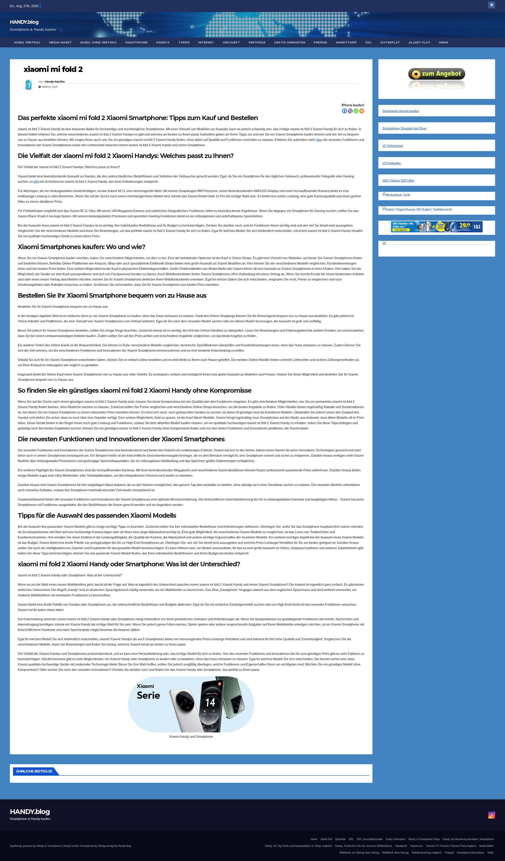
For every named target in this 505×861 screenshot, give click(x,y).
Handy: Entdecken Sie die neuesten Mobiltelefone (363, 845)
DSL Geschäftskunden (370, 839)
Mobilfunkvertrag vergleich (427, 852)
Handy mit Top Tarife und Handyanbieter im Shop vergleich (298, 845)
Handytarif (346, 42)
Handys (163, 42)
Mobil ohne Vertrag (98, 42)
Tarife (184, 42)
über (319, 139)
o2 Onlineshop (392, 146)
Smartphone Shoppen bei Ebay (404, 128)
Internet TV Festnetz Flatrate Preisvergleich (451, 845)
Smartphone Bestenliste (470, 852)
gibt (36, 181)
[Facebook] (344, 110)
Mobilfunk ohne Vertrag (395, 852)
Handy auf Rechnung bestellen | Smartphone (468, 839)
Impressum (416, 845)
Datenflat (390, 42)
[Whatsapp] (356, 110)
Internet (206, 42)
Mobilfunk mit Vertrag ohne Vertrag (359, 852)
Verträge (257, 42)
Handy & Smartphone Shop (424, 839)
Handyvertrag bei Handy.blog (114, 845)
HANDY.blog (24, 22)
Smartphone (136, 42)
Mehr (443, 42)
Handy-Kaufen (55, 81)
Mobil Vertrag (27, 42)
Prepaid (320, 42)
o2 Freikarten (391, 163)
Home (314, 839)
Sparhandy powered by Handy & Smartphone (36, 845)
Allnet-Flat (420, 42)
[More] (361, 110)
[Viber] (350, 110)
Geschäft (231, 42)
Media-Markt (60, 42)
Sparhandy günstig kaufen (400, 111)
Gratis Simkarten (289, 42)
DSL (369, 42)
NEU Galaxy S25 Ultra (398, 180)
